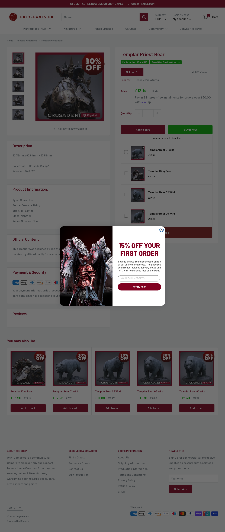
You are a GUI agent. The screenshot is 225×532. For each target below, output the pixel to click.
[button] (138, 291)
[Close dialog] (161, 230)
